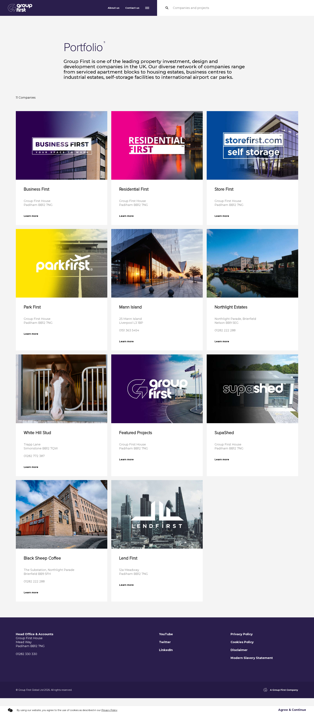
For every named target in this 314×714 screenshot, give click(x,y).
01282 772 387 (34, 456)
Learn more (31, 216)
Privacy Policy (242, 634)
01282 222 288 (225, 330)
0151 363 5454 (129, 330)
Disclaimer (239, 650)
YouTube (166, 634)
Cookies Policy (242, 642)
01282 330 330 (26, 654)
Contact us (132, 8)
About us (113, 8)
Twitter (165, 642)
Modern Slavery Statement (252, 658)
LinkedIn (166, 650)
